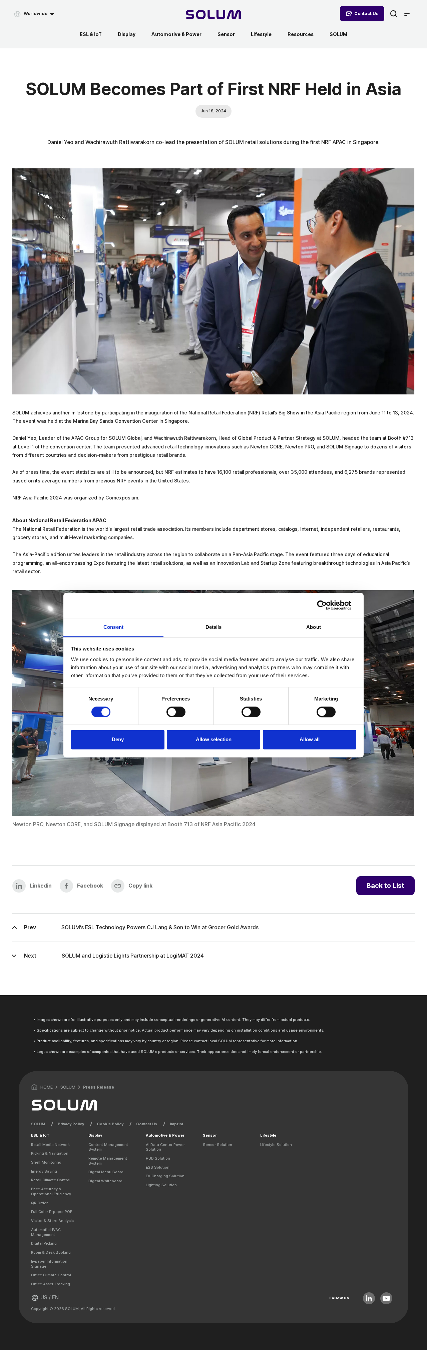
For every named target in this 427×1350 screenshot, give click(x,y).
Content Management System (108, 1147)
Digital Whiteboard (105, 1181)
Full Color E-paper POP (51, 1211)
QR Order (39, 1203)
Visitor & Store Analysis (52, 1220)
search (393, 13)
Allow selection (214, 740)
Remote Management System (107, 1161)
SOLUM (338, 34)
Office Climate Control (51, 1275)
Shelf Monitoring (46, 1162)
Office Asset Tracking (50, 1284)
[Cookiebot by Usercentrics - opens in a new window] (327, 605)
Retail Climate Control (50, 1180)
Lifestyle (261, 34)
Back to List (385, 886)
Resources (301, 34)
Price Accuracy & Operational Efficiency (51, 1191)
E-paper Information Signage (49, 1264)
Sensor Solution (217, 1144)
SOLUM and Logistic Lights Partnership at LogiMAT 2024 (133, 956)
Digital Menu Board (105, 1172)
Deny (118, 740)
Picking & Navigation (49, 1153)
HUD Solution (158, 1158)
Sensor (226, 34)
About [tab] (313, 627)
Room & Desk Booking (51, 1252)
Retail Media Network (50, 1144)
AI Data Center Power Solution (165, 1147)
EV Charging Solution (165, 1176)
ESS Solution (157, 1167)
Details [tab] (213, 627)
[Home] (213, 15)
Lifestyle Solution (276, 1144)
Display (126, 34)
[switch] (175, 712)
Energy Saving (44, 1171)
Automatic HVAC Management (46, 1232)
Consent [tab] (113, 627)
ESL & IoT (91, 34)
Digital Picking (44, 1243)
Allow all (310, 740)
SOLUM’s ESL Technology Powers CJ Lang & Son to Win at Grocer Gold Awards (160, 927)
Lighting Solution (161, 1185)
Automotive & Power (176, 34)
